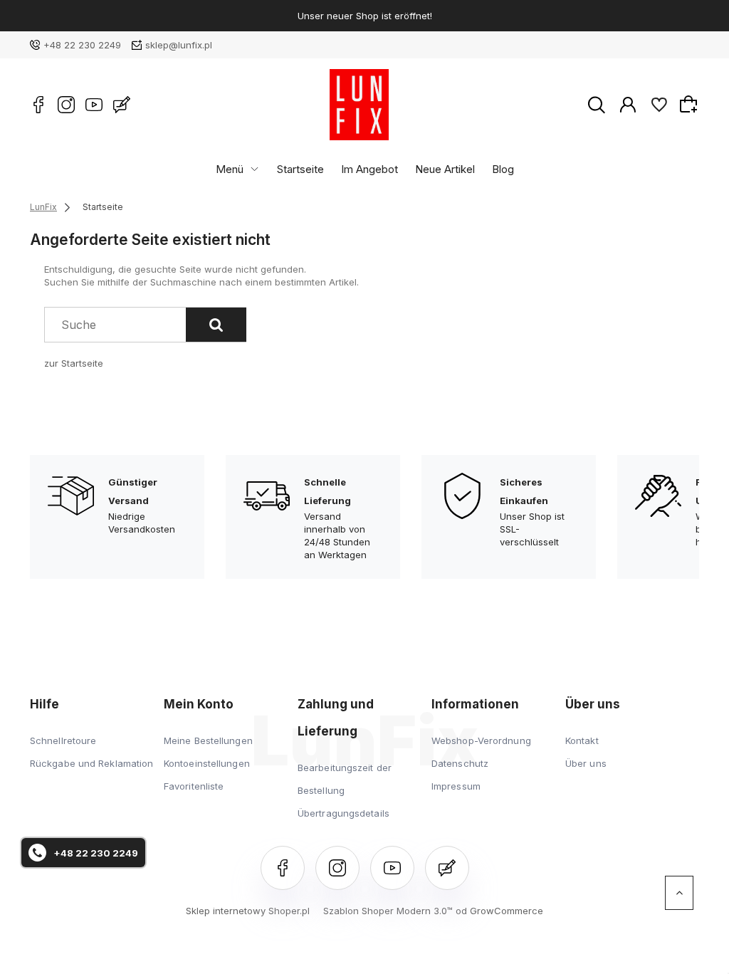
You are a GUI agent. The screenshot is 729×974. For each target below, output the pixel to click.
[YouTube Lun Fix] (94, 104)
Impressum (456, 786)
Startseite (300, 169)
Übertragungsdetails (343, 813)
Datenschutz (459, 763)
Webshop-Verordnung (481, 740)
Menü (229, 169)
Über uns (586, 763)
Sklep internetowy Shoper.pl (248, 910)
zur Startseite (73, 363)
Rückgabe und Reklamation (91, 763)
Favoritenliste (194, 786)
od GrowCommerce (499, 910)
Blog (503, 169)
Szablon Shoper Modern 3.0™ (388, 910)
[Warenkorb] (690, 104)
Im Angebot (369, 169)
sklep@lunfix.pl (178, 45)
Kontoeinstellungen (207, 763)
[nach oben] (679, 893)
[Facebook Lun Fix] (38, 104)
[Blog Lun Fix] (121, 104)
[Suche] (216, 325)
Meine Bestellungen (208, 740)
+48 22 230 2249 (82, 45)
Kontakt (582, 740)
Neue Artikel (445, 169)
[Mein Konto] (627, 104)
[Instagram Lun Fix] (66, 104)
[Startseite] (359, 104)
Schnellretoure (63, 740)
